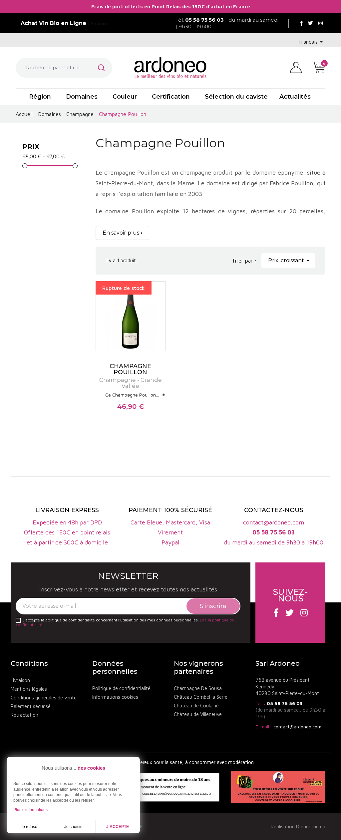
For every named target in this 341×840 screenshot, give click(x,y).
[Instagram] (320, 23)
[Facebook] (301, 23)
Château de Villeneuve (198, 714)
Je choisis (73, 826)
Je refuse (29, 826)
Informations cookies (115, 697)
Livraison (20, 680)
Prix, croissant (290, 261)
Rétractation (24, 715)
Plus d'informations (30, 809)
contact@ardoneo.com (297, 726)
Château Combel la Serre (200, 697)
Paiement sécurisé (31, 706)
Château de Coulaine (196, 705)
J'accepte (117, 826)
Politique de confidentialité (121, 688)
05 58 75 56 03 (284, 703)
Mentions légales (29, 689)
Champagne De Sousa (198, 688)
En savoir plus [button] (121, 233)
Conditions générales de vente (44, 697)
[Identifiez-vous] (296, 67)
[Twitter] (310, 23)
